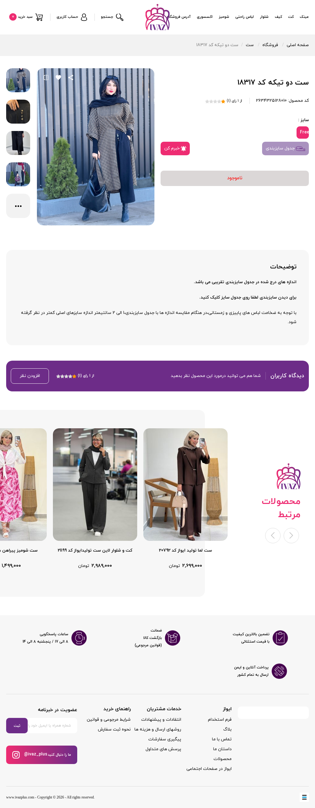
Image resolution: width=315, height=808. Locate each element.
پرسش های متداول (163, 749)
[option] (185, 498)
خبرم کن (172, 148)
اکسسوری (205, 16)
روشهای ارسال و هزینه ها (157, 729)
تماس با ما (222, 739)
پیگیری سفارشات (164, 739)
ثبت (17, 725)
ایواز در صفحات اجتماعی (209, 769)
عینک (304, 16)
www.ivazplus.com (20, 797)
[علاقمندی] (58, 77)
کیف (278, 16)
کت (291, 16)
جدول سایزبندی (281, 148)
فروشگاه (270, 45)
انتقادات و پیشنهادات (161, 720)
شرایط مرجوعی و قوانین (109, 720)
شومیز (224, 16)
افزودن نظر (30, 376)
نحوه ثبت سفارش (114, 729)
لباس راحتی (244, 16)
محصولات (222, 759)
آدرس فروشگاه (179, 16)
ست (250, 45)
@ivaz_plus (35, 754)
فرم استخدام (220, 720)
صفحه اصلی (298, 45)
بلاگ (227, 729)
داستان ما (222, 749)
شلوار (264, 16)
